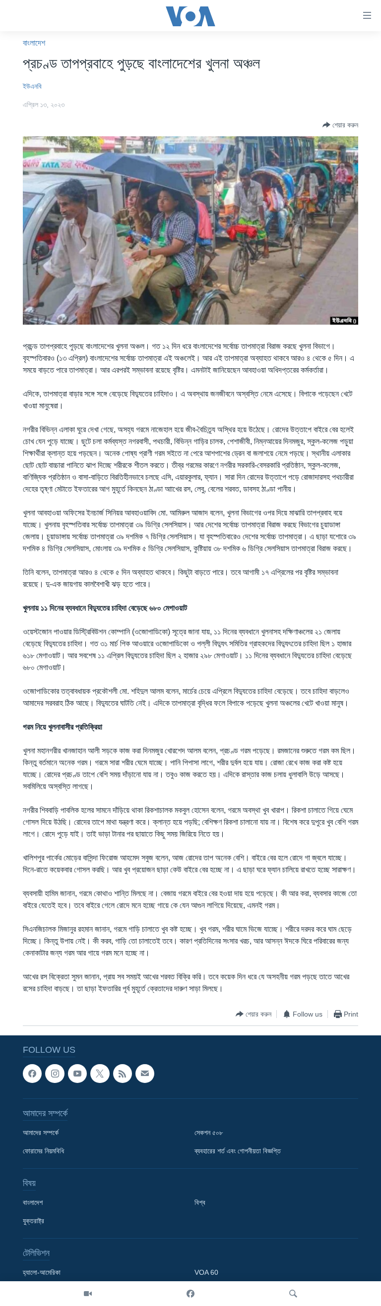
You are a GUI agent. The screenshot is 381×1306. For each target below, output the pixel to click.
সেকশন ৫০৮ (208, 1133)
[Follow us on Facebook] (32, 1073)
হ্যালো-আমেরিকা (42, 1273)
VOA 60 (206, 1273)
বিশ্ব (199, 1203)
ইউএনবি (32, 86)
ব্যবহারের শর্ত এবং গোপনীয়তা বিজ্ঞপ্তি (237, 1151)
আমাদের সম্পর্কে (41, 1133)
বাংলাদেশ (34, 43)
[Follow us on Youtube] (77, 1073)
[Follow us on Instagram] (54, 1073)
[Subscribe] (144, 1073)
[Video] (88, 1293)
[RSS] (122, 1073)
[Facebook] (190, 1293)
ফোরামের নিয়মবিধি (43, 1151)
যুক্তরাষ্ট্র (33, 1221)
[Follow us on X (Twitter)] (99, 1073)
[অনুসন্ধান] (293, 1293)
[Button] (340, 125)
